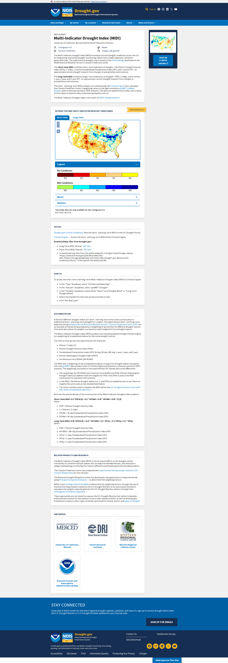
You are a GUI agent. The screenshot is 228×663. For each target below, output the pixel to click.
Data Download (133, 639)
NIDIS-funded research (109, 97)
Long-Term (78, 117)
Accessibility (57, 653)
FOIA (83, 653)
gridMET (66, 366)
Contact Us (131, 634)
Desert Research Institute (98, 545)
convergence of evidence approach (69, 491)
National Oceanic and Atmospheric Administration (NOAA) (67, 583)
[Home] (67, 12)
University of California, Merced (67, 545)
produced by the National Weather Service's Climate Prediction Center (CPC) (103, 324)
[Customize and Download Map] (58, 131)
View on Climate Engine (163, 60)
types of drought (132, 501)
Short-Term (62, 117)
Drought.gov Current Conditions (68, 232)
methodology (118, 60)
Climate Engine (117, 86)
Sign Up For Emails (162, 622)
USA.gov (143, 653)
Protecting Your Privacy (124, 653)
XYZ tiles (87, 246)
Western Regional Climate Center (128, 545)
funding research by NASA (77, 484)
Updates (61, 202)
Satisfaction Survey (166, 634)
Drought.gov (87, 10)
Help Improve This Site (167, 660)
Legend (61, 164)
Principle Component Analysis (73, 479)
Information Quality (99, 653)
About (60, 197)
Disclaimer (72, 653)
